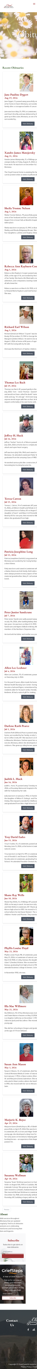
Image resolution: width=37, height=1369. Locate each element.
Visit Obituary (28, 124)
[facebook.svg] (28, 1330)
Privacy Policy (26, 1367)
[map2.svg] (34, 1330)
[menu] (34, 4)
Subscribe (13, 1256)
